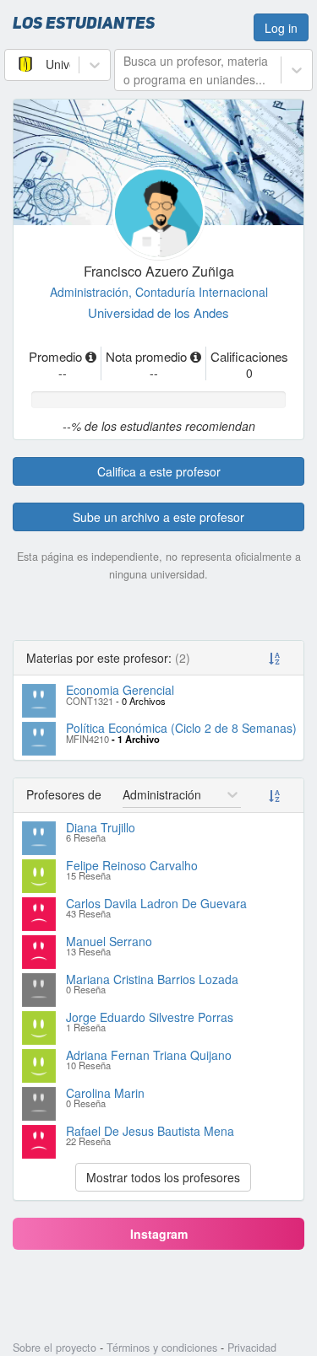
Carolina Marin (105, 1092)
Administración (92, 291)
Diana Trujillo (100, 827)
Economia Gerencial (120, 689)
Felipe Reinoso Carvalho (132, 865)
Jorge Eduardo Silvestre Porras (149, 1017)
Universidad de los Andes (158, 312)
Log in (281, 27)
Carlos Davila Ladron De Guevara (156, 903)
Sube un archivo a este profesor (158, 516)
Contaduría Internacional (201, 291)
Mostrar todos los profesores (163, 1177)
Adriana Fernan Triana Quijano (149, 1055)
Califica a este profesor (159, 471)
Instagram (159, 1233)
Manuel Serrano (109, 941)
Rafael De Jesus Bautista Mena (150, 1130)
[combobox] (15, 64)
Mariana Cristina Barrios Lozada (152, 979)
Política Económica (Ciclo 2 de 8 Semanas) (181, 727)
